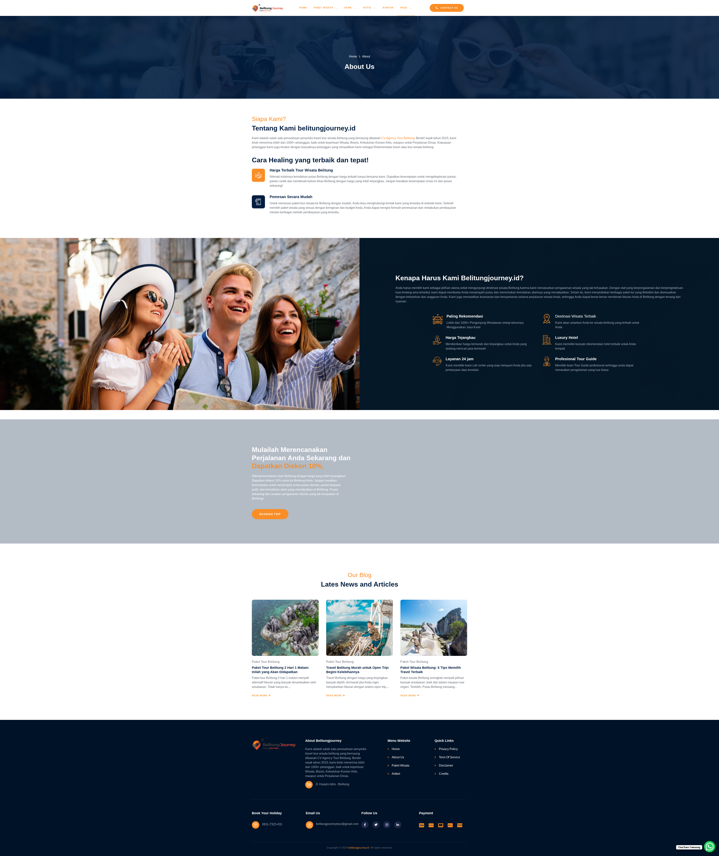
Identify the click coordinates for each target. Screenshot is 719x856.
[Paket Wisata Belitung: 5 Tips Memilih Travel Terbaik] (433, 628)
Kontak (388, 7)
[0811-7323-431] (255, 825)
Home (303, 7)
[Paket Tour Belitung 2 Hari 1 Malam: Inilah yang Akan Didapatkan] (285, 628)
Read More (260, 695)
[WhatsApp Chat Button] (709, 846)
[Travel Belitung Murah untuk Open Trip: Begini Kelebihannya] (359, 628)
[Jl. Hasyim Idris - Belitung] (309, 784)
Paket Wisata (323, 7)
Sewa (348, 7)
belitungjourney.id (358, 847)
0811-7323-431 (272, 824)
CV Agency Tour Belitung (398, 138)
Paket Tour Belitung (266, 661)
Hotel (367, 7)
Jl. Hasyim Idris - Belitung (332, 784)
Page (403, 7)
